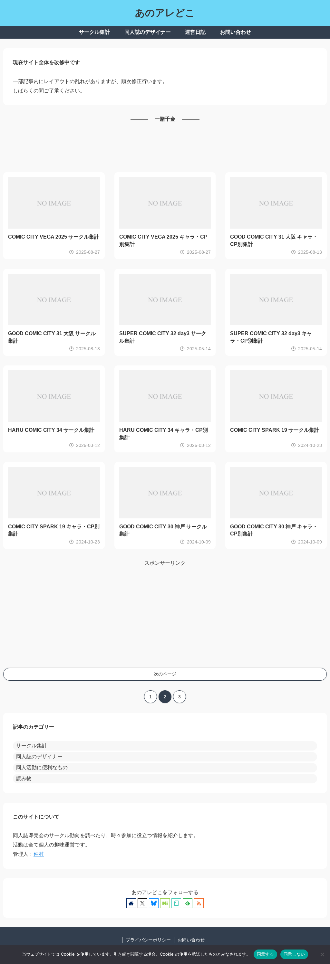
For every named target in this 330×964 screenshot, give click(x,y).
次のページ (165, 673)
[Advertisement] (165, 148)
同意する (265, 954)
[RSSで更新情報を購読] (199, 903)
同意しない (294, 954)
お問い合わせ (191, 939)
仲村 (39, 854)
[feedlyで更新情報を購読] (187, 903)
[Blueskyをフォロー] (154, 903)
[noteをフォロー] (176, 903)
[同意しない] (322, 954)
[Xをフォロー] (142, 903)
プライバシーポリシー (148, 939)
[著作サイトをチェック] (131, 903)
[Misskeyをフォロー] (165, 903)
